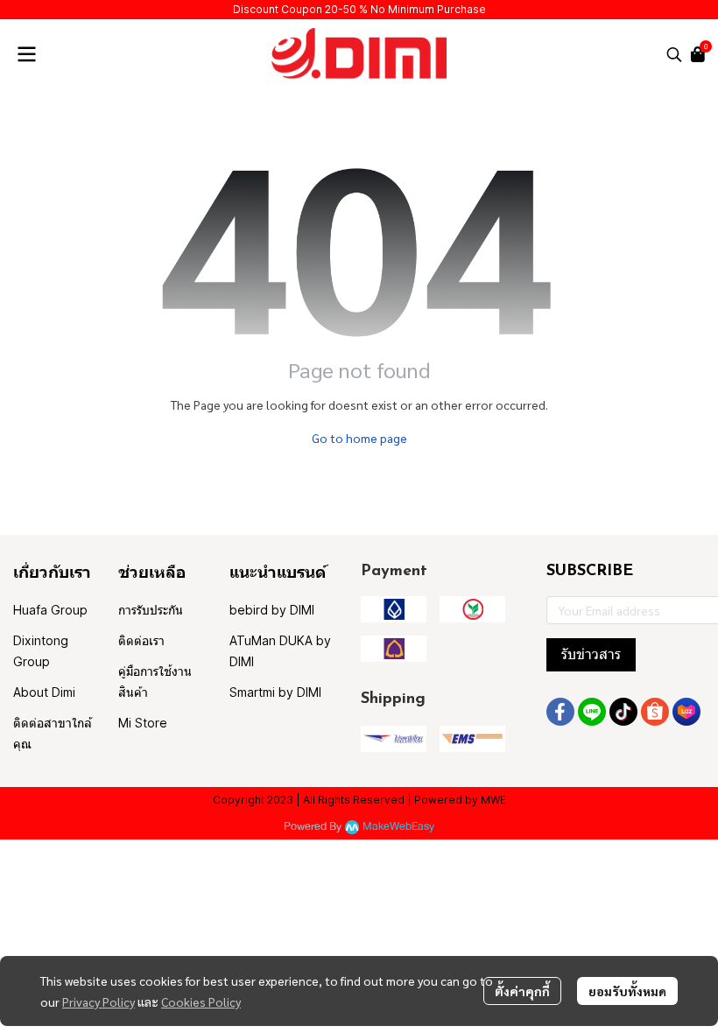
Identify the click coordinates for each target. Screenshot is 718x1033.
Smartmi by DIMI (275, 692)
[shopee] (655, 712)
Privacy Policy (98, 1001)
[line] (592, 712)
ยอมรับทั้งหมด (627, 991)
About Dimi (44, 692)
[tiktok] (623, 712)
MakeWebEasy (398, 827)
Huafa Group (50, 609)
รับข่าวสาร (591, 654)
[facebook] (560, 712)
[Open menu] (26, 54)
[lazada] (686, 712)
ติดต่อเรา (141, 640)
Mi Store (142, 722)
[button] (674, 54)
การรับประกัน (150, 609)
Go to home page (359, 438)
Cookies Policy (201, 1001)
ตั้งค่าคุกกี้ (522, 991)
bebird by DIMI (271, 609)
